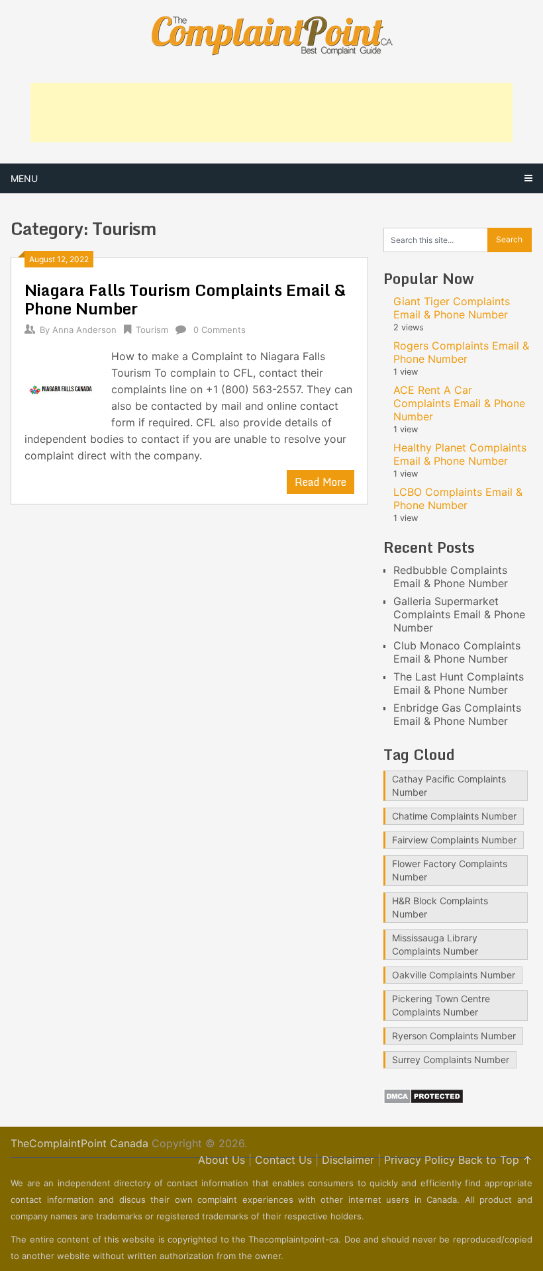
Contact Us (283, 1159)
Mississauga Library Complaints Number (435, 944)
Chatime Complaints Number (454, 816)
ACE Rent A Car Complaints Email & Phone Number (459, 403)
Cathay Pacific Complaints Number (449, 785)
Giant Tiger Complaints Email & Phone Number (451, 308)
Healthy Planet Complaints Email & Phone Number (459, 454)
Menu (24, 178)
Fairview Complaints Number (454, 839)
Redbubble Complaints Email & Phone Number (450, 576)
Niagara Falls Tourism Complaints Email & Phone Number (185, 299)
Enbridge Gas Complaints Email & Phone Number (457, 714)
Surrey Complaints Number (450, 1059)
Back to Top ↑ (495, 1159)
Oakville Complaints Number (453, 974)
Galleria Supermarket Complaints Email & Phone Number (459, 614)
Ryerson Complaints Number (454, 1035)
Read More (320, 482)
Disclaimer (348, 1159)
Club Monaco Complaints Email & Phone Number (456, 652)
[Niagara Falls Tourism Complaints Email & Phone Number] (61, 386)
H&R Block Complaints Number (440, 907)
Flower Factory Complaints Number (449, 870)
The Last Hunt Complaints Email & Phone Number (458, 683)
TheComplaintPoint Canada (79, 1143)
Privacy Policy (419, 1159)
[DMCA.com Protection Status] (423, 1100)
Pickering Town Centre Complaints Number (441, 1005)
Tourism (152, 329)
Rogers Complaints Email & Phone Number (461, 352)
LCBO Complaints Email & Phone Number (457, 498)
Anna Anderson (84, 329)
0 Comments (219, 329)
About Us (221, 1159)
